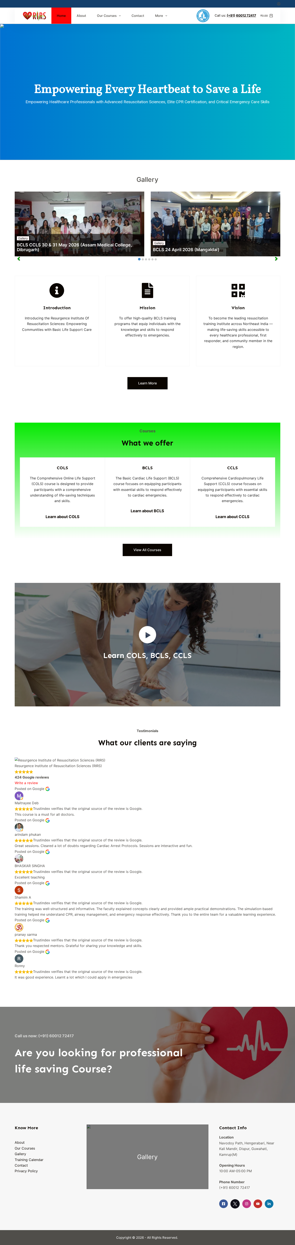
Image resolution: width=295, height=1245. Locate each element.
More (159, 16)
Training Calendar (29, 1160)
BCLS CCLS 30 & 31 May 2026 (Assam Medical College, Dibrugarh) (74, 247)
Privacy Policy (26, 1171)
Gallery (23, 238)
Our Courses (107, 16)
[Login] (278, 3)
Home (61, 16)
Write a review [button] (26, 783)
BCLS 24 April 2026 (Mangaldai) (186, 249)
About (81, 16)
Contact (138, 16)
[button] (147, 634)
